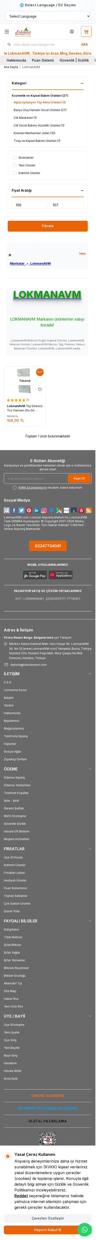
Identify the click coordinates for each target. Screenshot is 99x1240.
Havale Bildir (12, 1071)
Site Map (10, 991)
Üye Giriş (10, 1040)
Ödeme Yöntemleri (17, 785)
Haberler (10, 744)
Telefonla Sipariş (16, 736)
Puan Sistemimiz (15, 888)
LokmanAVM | (33, 598)
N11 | (18, 598)
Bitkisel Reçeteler (16, 968)
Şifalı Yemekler (14, 960)
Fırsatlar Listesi (14, 873)
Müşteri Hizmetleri (16, 839)
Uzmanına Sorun (15, 690)
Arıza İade (11, 1078)
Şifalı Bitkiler (12, 945)
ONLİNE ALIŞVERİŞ (47, 1096)
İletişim (9, 697)
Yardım (8, 705)
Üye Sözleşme (14, 1024)
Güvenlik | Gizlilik (74, 60)
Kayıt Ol (79, 478)
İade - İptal (11, 800)
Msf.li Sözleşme (15, 816)
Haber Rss (11, 999)
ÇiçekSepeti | (55, 598)
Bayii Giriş (10, 1055)
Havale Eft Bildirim (16, 831)
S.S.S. (8, 682)
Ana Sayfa (11, 67)
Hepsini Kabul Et (48, 1230)
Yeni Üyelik (11, 1032)
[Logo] (29, 31)
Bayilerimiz (11, 721)
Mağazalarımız (14, 728)
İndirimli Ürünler (14, 865)
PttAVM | (73, 598)
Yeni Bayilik (12, 1048)
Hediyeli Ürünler (15, 880)
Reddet (21, 1195)
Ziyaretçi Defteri (15, 759)
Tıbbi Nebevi (13, 937)
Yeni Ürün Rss (13, 1006)
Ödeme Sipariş (14, 777)
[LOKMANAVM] (82, 254)
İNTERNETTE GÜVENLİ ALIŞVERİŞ (47, 1108)
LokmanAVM (40, 263)
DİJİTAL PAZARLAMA (48, 1121)
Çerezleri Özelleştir (48, 1218)
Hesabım (10, 1063)
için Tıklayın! (37, 637)
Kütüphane (11, 929)
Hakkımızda (16, 60)
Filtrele (48, 226)
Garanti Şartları (14, 808)
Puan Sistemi (43, 60)
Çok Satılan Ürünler (17, 903)
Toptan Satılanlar (15, 896)
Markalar (18, 263)
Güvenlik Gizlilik (15, 823)
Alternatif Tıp (13, 983)
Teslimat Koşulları (16, 793)
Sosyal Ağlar (12, 751)
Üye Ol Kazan (13, 857)
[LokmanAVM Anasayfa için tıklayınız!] (29, 255)
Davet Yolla (12, 911)
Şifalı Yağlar (12, 952)
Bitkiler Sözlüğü (14, 975)
